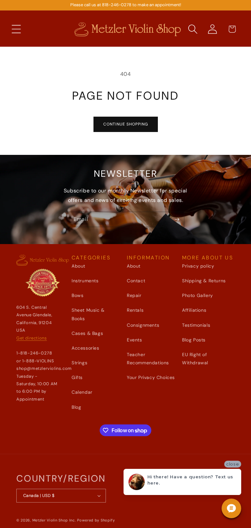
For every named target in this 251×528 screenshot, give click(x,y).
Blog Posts (194, 340)
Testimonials (196, 325)
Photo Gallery (197, 295)
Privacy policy (198, 266)
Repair (134, 295)
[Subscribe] (177, 219)
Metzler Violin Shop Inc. (54, 520)
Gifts (77, 377)
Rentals (135, 310)
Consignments (143, 325)
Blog (76, 407)
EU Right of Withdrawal (195, 359)
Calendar (82, 392)
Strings (79, 363)
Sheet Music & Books (88, 314)
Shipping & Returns (204, 281)
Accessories (85, 348)
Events (134, 340)
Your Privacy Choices (151, 377)
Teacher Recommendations (148, 359)
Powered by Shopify (96, 520)
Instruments (85, 281)
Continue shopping (125, 124)
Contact (136, 281)
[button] (16, 29)
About (78, 266)
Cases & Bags (87, 333)
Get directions (31, 338)
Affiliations (194, 310)
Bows (77, 295)
